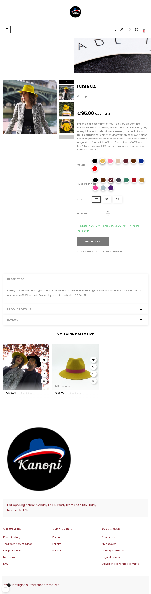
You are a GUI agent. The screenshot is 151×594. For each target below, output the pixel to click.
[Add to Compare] (44, 367)
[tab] (75, 279)
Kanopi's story (11, 537)
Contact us (108, 537)
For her (56, 537)
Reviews (12, 319)
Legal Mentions (111, 557)
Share (78, 97)
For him (56, 544)
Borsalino (11, 386)
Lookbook (9, 557)
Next (66, 82)
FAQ (5, 564)
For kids (57, 550)
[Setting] (136, 30)
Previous (66, 137)
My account (109, 544)
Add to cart (93, 241)
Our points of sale (13, 550)
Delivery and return (113, 550)
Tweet (86, 97)
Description (16, 279)
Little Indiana (62, 386)
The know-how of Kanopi (18, 544)
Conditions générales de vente (120, 564)
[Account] (122, 30)
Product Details (19, 309)
